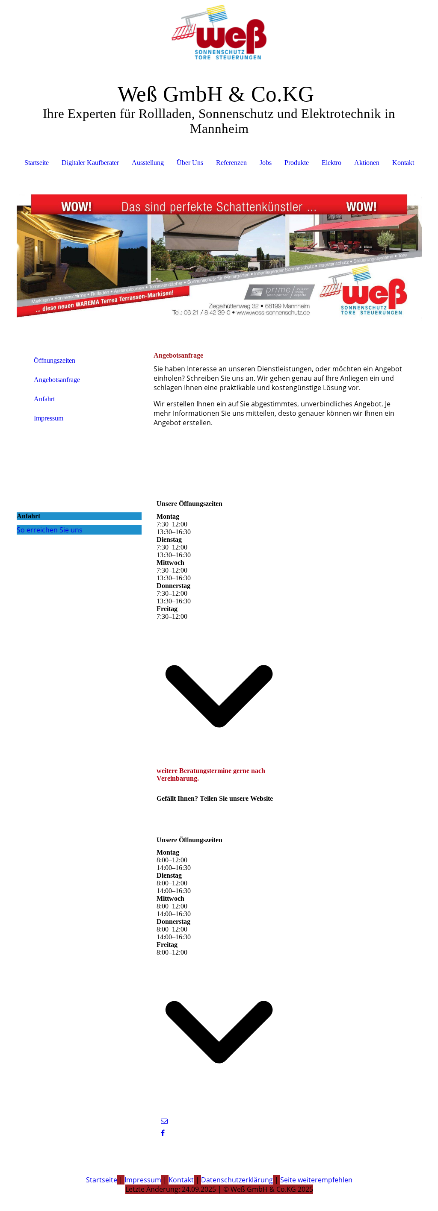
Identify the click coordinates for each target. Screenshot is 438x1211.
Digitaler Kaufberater (90, 162)
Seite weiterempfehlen (316, 1180)
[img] (219, 32)
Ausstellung (148, 162)
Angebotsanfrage (57, 379)
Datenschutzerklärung (237, 1180)
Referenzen (231, 162)
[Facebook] (163, 1133)
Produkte (296, 162)
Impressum (48, 418)
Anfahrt (44, 399)
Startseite (36, 162)
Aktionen (366, 162)
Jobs (266, 162)
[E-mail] (164, 1121)
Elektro (331, 162)
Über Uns (190, 162)
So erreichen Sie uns (50, 530)
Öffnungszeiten (54, 360)
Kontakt (403, 162)
